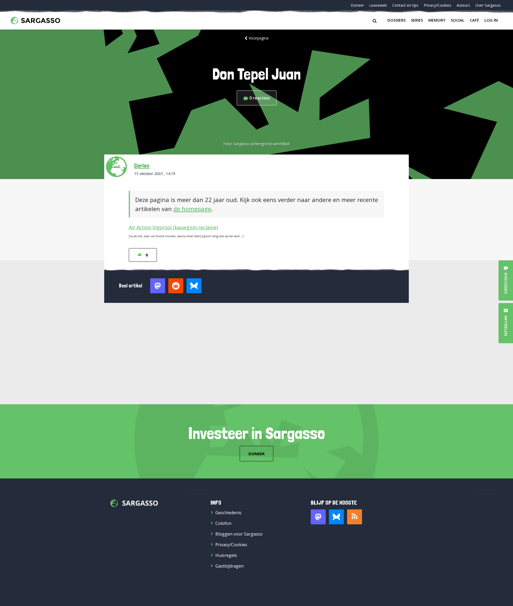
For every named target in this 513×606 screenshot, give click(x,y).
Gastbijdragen (229, 566)
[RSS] (354, 516)
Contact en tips (405, 5)
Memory (436, 20)
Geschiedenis (228, 513)
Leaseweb (378, 5)
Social (457, 20)
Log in (491, 20)
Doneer (357, 5)
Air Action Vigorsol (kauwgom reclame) (173, 227)
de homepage (192, 209)
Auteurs (463, 5)
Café (474, 20)
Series (417, 20)
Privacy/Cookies (437, 5)
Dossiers (396, 20)
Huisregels (226, 555)
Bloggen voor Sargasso (239, 534)
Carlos (142, 165)
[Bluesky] (336, 516)
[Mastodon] (318, 516)
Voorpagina (259, 38)
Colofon (223, 523)
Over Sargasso (488, 5)
